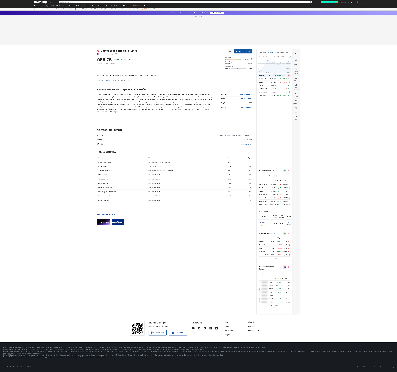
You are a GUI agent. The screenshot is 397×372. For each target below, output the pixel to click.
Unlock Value (246, 59)
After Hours (65, 9)
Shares (38, 9)
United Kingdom (246, 107)
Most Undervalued (264, 274)
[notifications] (357, 2)
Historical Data (125, 80)
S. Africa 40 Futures (265, 79)
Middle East (114, 9)
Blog (226, 322)
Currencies (262, 52)
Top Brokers (264, 212)
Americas (101, 9)
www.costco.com (246, 144)
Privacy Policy (378, 367)
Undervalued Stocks (152, 9)
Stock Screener (125, 6)
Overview (100, 80)
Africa (129, 9)
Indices (270, 52)
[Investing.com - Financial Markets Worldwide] (42, 2)
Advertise (251, 326)
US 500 (261, 85)
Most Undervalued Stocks (266, 268)
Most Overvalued (278, 274)
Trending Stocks (265, 233)
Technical (144, 75)
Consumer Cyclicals (244, 99)
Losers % (281, 176)
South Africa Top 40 (265, 75)
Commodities (279, 52)
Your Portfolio (229, 330)
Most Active (262, 176)
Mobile (227, 326)
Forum (153, 75)
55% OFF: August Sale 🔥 (329, 2)
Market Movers (265, 171)
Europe (107, 9)
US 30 (261, 82)
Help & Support (253, 330)
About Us (251, 322)
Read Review (288, 223)
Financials (133, 75)
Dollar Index (262, 95)
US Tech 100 (263, 88)
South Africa (57, 9)
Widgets (227, 335)
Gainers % (272, 176)
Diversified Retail (246, 94)
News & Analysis (120, 75)
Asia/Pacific (123, 9)
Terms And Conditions (364, 367)
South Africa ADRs (91, 9)
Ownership (115, 80)
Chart (108, 75)
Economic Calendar (112, 6)
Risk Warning (390, 367)
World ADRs (81, 9)
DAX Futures (263, 92)
